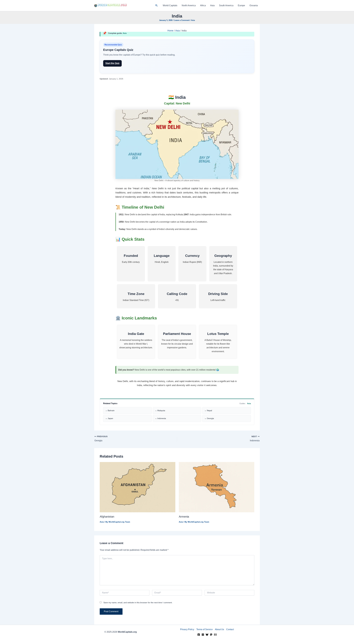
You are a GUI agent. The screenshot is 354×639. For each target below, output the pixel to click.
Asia (212, 5)
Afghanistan (107, 516)
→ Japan (109, 418)
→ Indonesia (160, 418)
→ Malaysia (160, 410)
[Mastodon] (211, 634)
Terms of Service (204, 629)
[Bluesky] (207, 634)
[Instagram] (203, 634)
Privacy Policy (187, 629)
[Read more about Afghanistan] (137, 487)
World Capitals (170, 5)
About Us (219, 629)
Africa (203, 5)
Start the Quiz (112, 63)
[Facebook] (198, 634)
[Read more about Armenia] (216, 487)
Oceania (253, 5)
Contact (230, 629)
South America (226, 5)
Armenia (184, 516)
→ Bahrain (109, 410)
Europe (241, 5)
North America (189, 5)
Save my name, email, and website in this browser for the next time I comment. (137, 602)
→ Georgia (209, 418)
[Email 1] (215, 634)
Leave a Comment (181, 20)
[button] (156, 5)
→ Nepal (208, 410)
